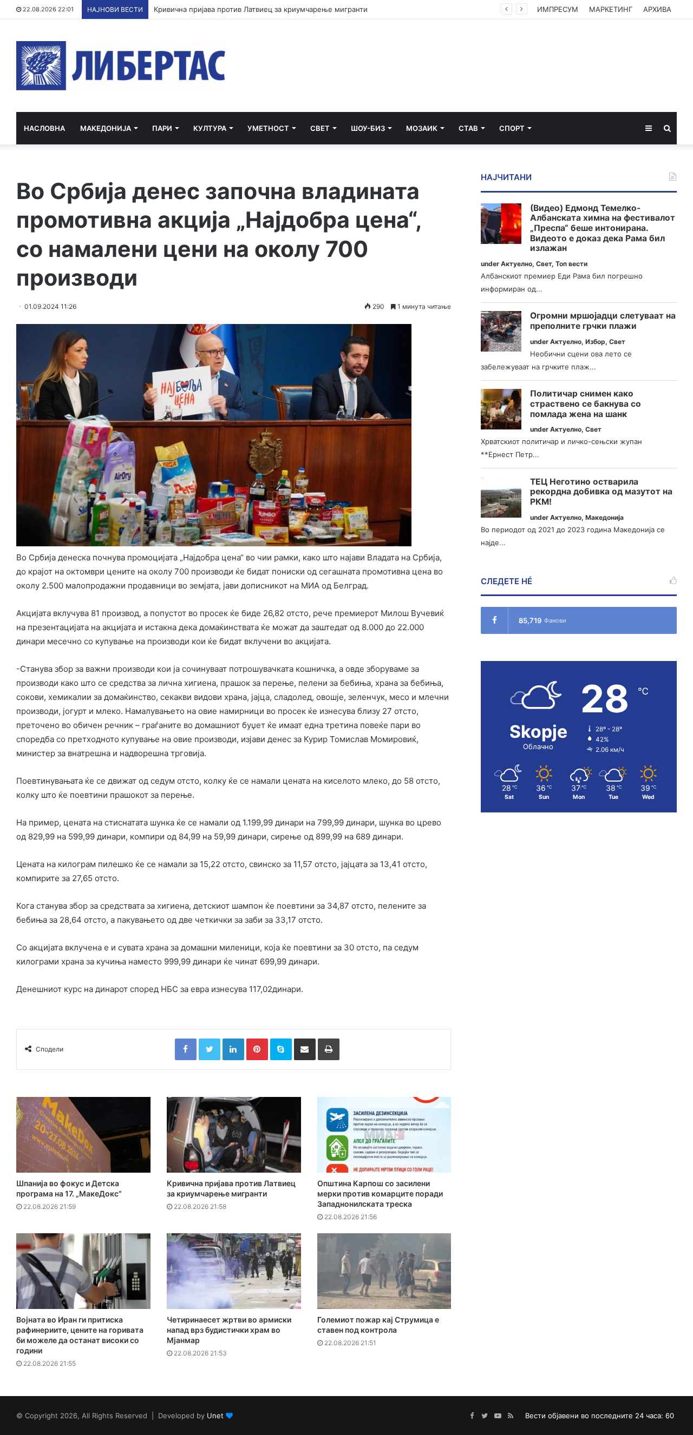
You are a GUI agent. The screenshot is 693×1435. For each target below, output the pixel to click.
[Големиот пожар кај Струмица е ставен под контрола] (384, 1271)
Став (468, 128)
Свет (320, 128)
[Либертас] (121, 65)
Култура (209, 128)
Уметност (268, 128)
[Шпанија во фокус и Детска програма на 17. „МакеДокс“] (83, 1135)
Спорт (512, 128)
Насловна (44, 128)
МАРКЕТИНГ (610, 9)
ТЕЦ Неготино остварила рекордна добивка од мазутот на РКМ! (601, 492)
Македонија (105, 128)
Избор (595, 342)
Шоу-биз (368, 128)
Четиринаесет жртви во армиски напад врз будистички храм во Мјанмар (229, 1330)
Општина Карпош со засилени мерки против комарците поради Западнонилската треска (380, 1193)
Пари (162, 128)
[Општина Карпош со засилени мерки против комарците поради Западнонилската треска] (384, 1135)
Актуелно (516, 264)
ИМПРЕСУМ (557, 9)
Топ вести (571, 264)
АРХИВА (657, 9)
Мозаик (421, 128)
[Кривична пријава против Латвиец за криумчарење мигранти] (234, 1135)
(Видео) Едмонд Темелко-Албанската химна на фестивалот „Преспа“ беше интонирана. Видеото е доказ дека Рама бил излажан (602, 228)
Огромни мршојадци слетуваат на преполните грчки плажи (603, 321)
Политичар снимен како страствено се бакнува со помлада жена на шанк (585, 404)
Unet (215, 1415)
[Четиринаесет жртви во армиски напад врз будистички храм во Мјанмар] (234, 1271)
